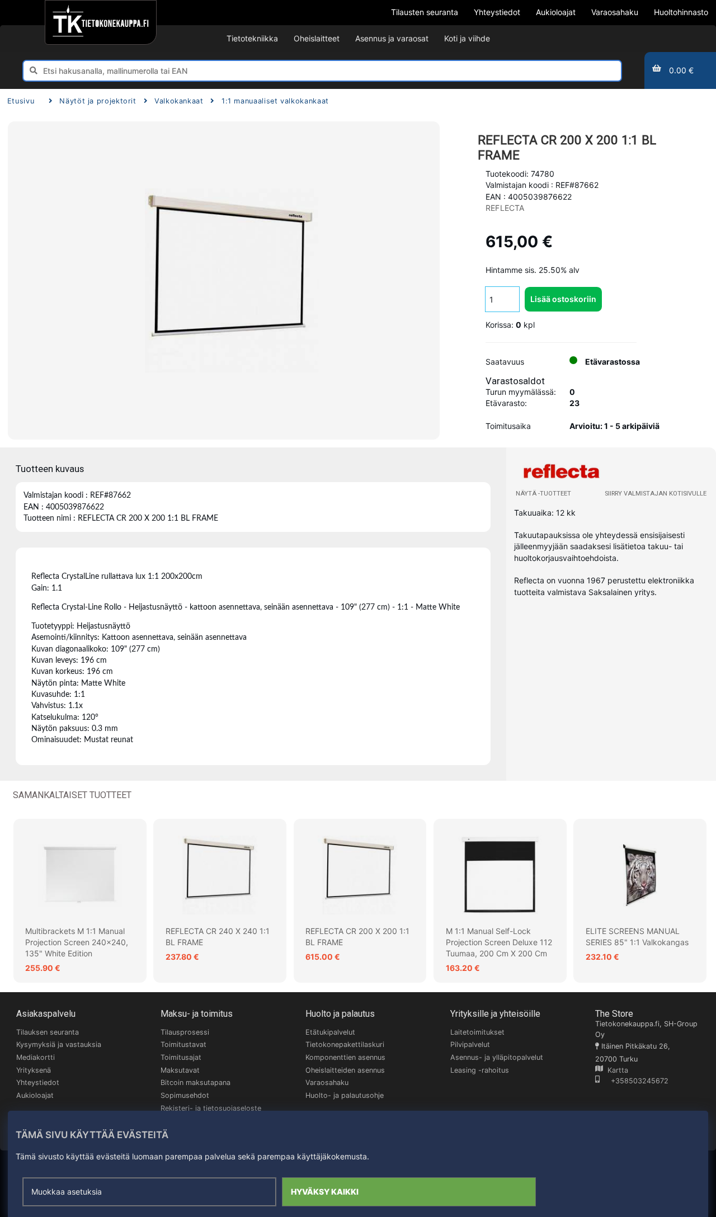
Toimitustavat (183, 1044)
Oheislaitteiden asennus (345, 1070)
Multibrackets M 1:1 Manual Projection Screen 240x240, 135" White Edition (76, 942)
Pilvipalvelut (470, 1044)
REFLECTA (505, 208)
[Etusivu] (100, 22)
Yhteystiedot (37, 1082)
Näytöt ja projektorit (97, 101)
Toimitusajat (181, 1057)
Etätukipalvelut (330, 1032)
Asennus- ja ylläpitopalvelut (496, 1057)
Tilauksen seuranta (47, 1032)
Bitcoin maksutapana (195, 1082)
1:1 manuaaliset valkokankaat (275, 101)
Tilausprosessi (185, 1032)
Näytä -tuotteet (543, 493)
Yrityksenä (33, 1070)
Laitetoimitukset (477, 1032)
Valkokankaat (179, 101)
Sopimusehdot (185, 1095)
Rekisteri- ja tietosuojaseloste (211, 1108)
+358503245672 (634, 1081)
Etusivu (20, 101)
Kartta (615, 1070)
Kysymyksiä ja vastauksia (58, 1044)
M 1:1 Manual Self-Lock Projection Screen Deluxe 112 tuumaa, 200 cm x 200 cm (499, 942)
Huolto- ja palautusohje (344, 1095)
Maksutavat (180, 1070)
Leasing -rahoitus (479, 1070)
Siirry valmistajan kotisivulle (655, 493)
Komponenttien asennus (345, 1057)
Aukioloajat (35, 1095)
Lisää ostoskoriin (563, 299)
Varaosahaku (326, 1082)
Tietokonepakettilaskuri (344, 1044)
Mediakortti (35, 1057)
